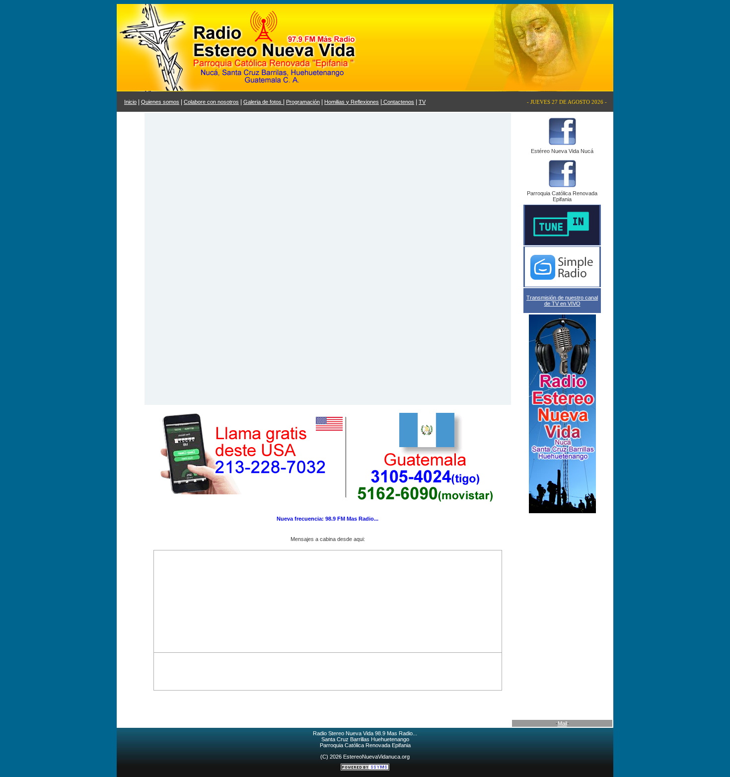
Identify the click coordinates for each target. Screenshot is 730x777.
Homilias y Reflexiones (351, 102)
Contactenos (398, 102)
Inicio (130, 102)
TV (422, 102)
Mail (562, 723)
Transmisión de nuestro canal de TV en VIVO (562, 301)
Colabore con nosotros (211, 102)
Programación (303, 102)
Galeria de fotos (263, 102)
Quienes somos (160, 102)
